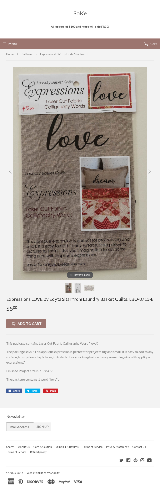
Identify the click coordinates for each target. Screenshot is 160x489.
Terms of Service (92, 446)
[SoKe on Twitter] (121, 461)
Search (10, 446)
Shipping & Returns (67, 446)
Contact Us (139, 446)
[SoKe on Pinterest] (135, 461)
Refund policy (38, 452)
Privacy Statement (117, 446)
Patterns (27, 54)
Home (10, 54)
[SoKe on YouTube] (149, 461)
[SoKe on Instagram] (142, 461)
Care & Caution (42, 446)
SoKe (80, 13)
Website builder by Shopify (43, 472)
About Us (24, 446)
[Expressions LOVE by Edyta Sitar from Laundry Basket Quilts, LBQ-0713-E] (68, 288)
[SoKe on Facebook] (128, 461)
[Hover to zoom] (80, 173)
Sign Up (42, 426)
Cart (153, 44)
